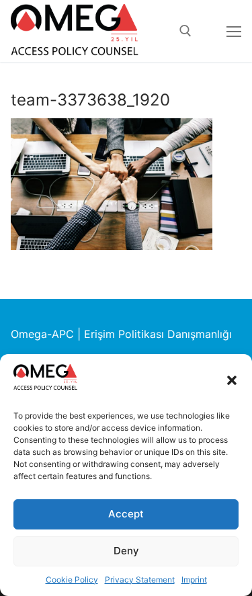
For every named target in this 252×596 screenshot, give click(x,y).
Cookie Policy (72, 579)
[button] (232, 380)
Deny (126, 550)
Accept (126, 513)
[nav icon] (233, 31)
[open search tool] (185, 31)
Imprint (194, 579)
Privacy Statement (140, 579)
